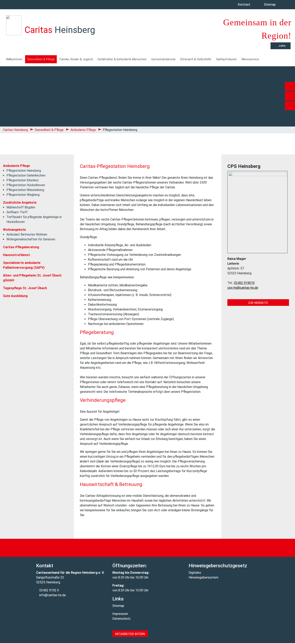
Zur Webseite (258, 303)
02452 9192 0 (49, 590)
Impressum (120, 614)
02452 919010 (244, 283)
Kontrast (244, 4)
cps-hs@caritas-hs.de (242, 288)
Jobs (282, 45)
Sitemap (270, 4)
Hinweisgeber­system (203, 577)
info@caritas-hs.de (52, 595)
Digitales (195, 573)
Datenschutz (121, 619)
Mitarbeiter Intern (130, 634)
